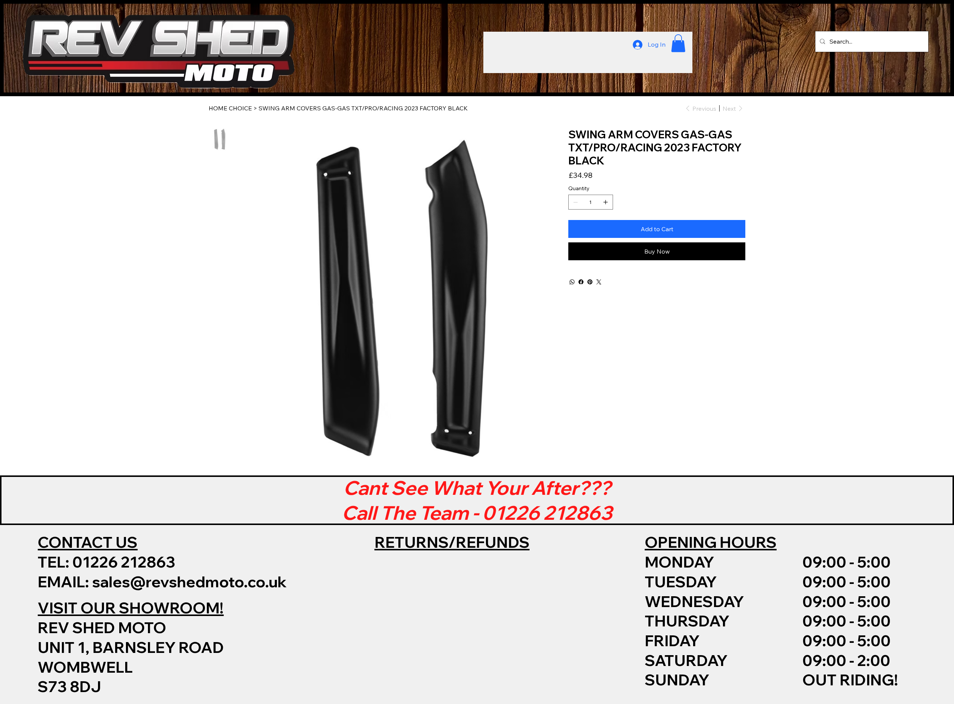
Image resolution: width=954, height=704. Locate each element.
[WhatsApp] (572, 282)
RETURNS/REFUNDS (452, 541)
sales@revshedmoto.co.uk (189, 581)
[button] (678, 43)
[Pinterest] (590, 282)
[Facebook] (581, 282)
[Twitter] (599, 282)
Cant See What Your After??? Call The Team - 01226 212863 (477, 500)
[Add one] (605, 202)
